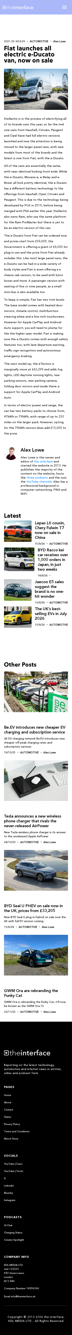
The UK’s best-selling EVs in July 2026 (51, 613)
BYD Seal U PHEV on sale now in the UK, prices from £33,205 (33, 908)
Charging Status (13, 1232)
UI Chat (8, 1225)
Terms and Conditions (17, 1131)
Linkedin (9, 1185)
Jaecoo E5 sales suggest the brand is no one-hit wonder (49, 589)
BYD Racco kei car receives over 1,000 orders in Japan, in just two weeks (53, 560)
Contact (8, 1109)
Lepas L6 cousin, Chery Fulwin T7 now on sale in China (50, 530)
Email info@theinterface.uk (19, 1296)
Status (7, 1116)
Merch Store (11, 1138)
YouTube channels (39, 481)
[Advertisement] (36, 27)
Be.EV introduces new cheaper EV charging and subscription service (34, 730)
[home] (21, 7)
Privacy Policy (12, 1124)
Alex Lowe (59, 41)
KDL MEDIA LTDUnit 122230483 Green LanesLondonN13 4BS (14, 1273)
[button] (64, 7)
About (7, 1102)
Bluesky (8, 1192)
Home (7, 1095)
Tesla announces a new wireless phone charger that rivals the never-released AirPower (32, 821)
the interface (43, 461)
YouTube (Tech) (13, 1171)
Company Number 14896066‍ (21, 1288)
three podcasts (37, 477)
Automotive (39, 41)
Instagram (9, 1200)
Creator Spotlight (14, 1239)
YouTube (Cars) (13, 1163)
